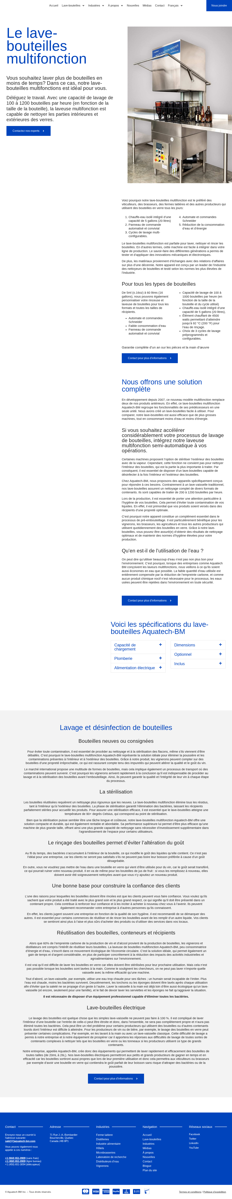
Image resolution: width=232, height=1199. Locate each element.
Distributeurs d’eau (107, 1161)
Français (173, 5)
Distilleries (102, 1139)
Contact (159, 5)
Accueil (53, 5)
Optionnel (182, 654)
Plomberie (123, 658)
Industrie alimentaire (108, 1143)
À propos (113, 5)
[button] (138, 647)
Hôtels (100, 1148)
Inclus (179, 663)
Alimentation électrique (134, 667)
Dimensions (184, 645)
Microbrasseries (105, 1152)
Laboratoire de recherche (111, 1157)
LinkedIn (193, 1143)
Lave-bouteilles (71, 5)
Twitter (192, 1138)
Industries (94, 5)
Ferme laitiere (104, 1134)
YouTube (194, 1147)
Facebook (194, 1134)
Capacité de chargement (125, 647)
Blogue (147, 1165)
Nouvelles (133, 5)
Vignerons (102, 1165)
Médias (147, 5)
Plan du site (150, 1170)
